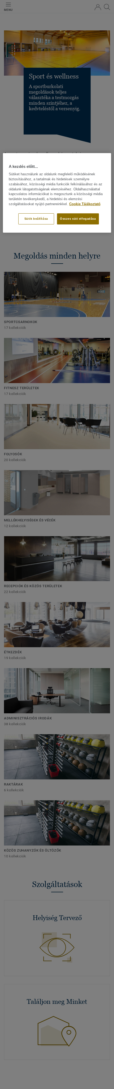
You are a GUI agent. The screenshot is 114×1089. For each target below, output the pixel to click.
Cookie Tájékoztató (84, 204)
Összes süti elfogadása (78, 218)
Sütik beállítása (36, 218)
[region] (57, 193)
